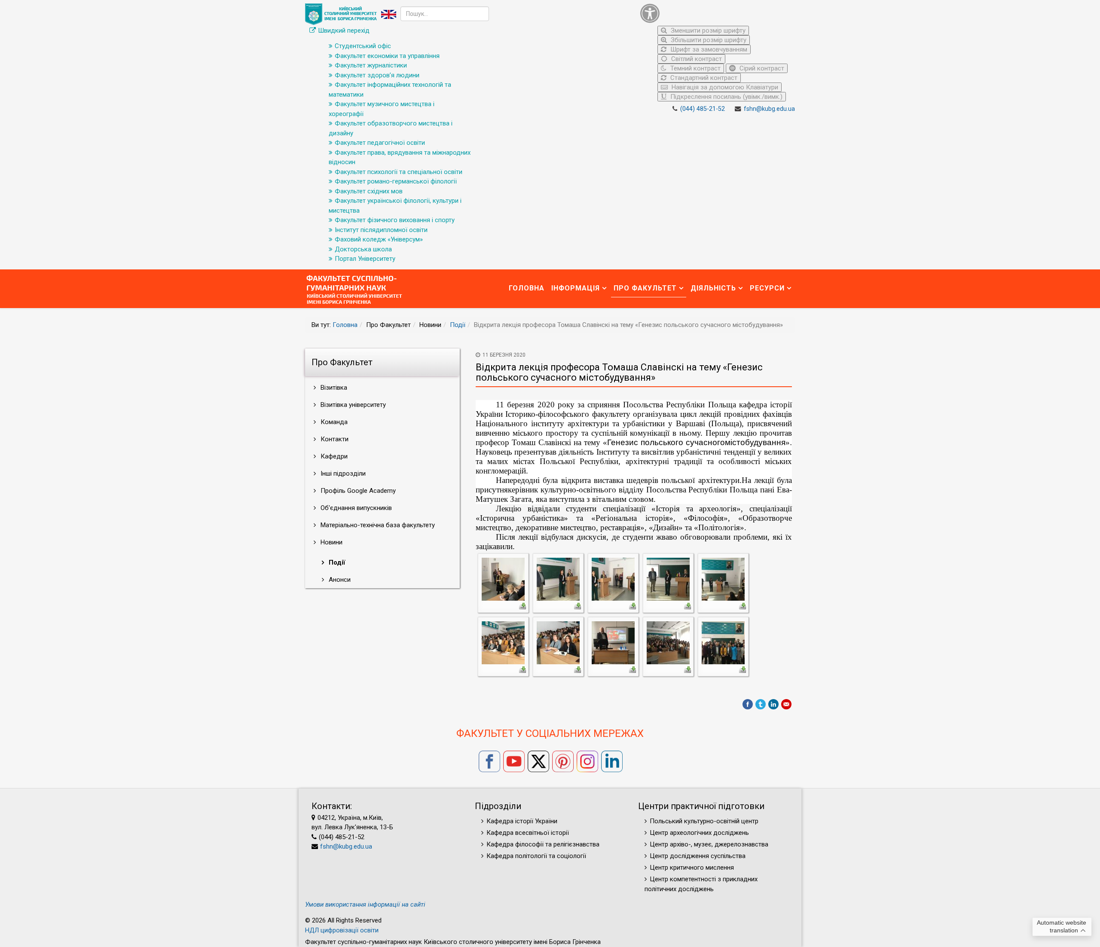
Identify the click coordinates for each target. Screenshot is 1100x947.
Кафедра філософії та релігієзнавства (542, 844)
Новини (330, 542)
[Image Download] (522, 605)
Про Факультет (645, 288)
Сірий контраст (761, 68)
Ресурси (767, 288)
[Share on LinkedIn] (773, 704)
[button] (715, 13)
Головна (526, 288)
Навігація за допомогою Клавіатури (724, 87)
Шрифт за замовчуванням (708, 49)
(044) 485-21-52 (702, 109)
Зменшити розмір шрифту (707, 30)
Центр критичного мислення (692, 867)
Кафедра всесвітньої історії (527, 833)
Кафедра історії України (521, 821)
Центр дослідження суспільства (698, 856)
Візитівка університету (352, 405)
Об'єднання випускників (355, 508)
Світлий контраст (695, 59)
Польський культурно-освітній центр (704, 821)
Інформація (575, 288)
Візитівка (333, 387)
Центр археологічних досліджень (699, 833)
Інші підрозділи (342, 473)
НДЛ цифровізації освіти (342, 930)
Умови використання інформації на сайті (365, 904)
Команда (333, 422)
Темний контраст (695, 68)
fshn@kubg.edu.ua (769, 109)
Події (457, 325)
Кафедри (333, 456)
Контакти (333, 439)
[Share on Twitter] (760, 704)
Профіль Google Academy (357, 491)
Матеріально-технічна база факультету (377, 525)
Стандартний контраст (703, 78)
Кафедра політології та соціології (536, 856)
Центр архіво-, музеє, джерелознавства (709, 844)
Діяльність (713, 288)
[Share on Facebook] (747, 704)
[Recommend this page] (786, 704)
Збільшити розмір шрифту (707, 40)
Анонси (339, 579)
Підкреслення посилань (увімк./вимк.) (725, 97)
